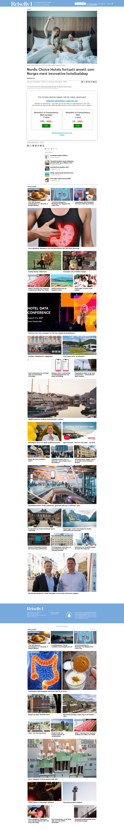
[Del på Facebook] (82, 82)
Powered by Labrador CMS (62, 626)
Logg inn (103, 4)
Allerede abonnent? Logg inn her (62, 101)
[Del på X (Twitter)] (84, 82)
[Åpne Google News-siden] (96, 82)
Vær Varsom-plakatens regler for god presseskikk (85, 613)
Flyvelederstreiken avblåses (59, 156)
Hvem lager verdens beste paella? (60, 179)
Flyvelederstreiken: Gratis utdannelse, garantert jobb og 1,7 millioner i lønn (62, 162)
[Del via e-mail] (89, 82)
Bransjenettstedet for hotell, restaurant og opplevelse (42, 4)
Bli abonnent (80, 4)
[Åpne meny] (109, 3)
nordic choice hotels (33, 142)
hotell (42, 142)
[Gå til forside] (21, 4)
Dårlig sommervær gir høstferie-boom (61, 173)
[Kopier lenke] (91, 82)
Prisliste (62, 135)
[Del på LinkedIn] (87, 82)
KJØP (46, 126)
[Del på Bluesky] (93, 82)
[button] (47, 149)
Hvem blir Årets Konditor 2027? (59, 167)
